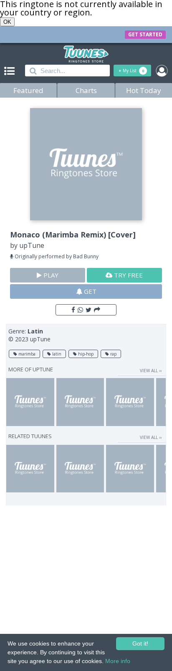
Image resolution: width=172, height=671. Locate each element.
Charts (86, 90)
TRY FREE (127, 275)
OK (7, 22)
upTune (31, 245)
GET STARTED (145, 34)
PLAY (50, 275)
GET (89, 291)
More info (117, 661)
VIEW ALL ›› (151, 370)
